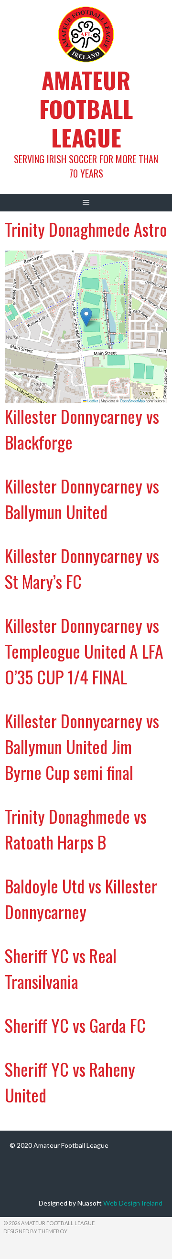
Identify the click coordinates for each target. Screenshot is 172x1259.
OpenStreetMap (132, 400)
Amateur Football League (86, 108)
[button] (86, 317)
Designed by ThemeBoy (35, 1231)
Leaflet (92, 400)
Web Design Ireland (132, 1203)
